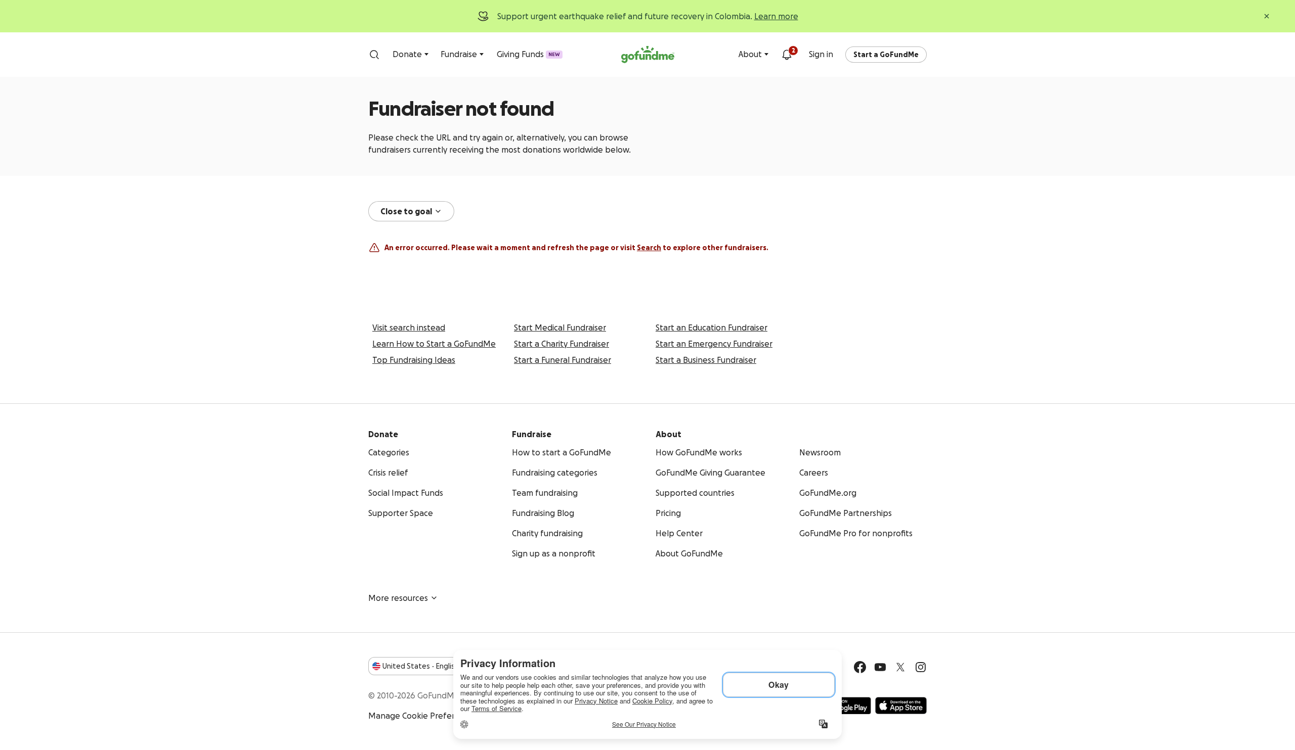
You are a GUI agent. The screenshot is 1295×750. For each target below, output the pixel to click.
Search (649, 248)
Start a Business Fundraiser (706, 359)
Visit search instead (408, 327)
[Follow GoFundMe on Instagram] (921, 667)
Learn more (776, 16)
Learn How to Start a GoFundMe (434, 343)
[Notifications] (786, 54)
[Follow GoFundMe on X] (900, 667)
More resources (398, 597)
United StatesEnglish (420, 666)
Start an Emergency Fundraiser (714, 343)
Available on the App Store (901, 705)
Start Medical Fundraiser (560, 327)
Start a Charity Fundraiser (561, 343)
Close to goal (406, 211)
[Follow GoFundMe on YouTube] (880, 667)
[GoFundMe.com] (647, 54)
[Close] (1267, 16)
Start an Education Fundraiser (711, 327)
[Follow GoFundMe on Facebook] (860, 667)
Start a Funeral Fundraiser (562, 359)
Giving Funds (528, 54)
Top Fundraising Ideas (413, 359)
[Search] (374, 54)
